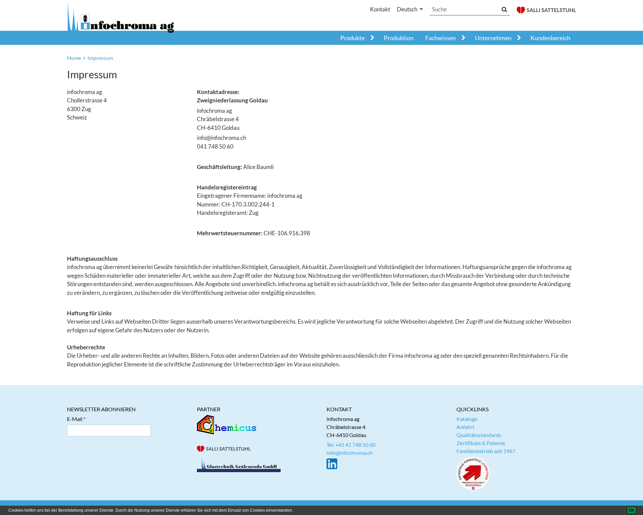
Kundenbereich (550, 37)
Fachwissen (440, 37)
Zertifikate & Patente (480, 443)
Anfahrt (465, 427)
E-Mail (74, 419)
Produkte (352, 37)
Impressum (100, 58)
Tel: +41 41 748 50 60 (351, 444)
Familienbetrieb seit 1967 (485, 451)
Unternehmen (493, 37)
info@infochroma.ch (350, 452)
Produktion (399, 37)
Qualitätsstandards (478, 435)
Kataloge (466, 419)
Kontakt (380, 9)
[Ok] (631, 510)
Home (74, 58)
